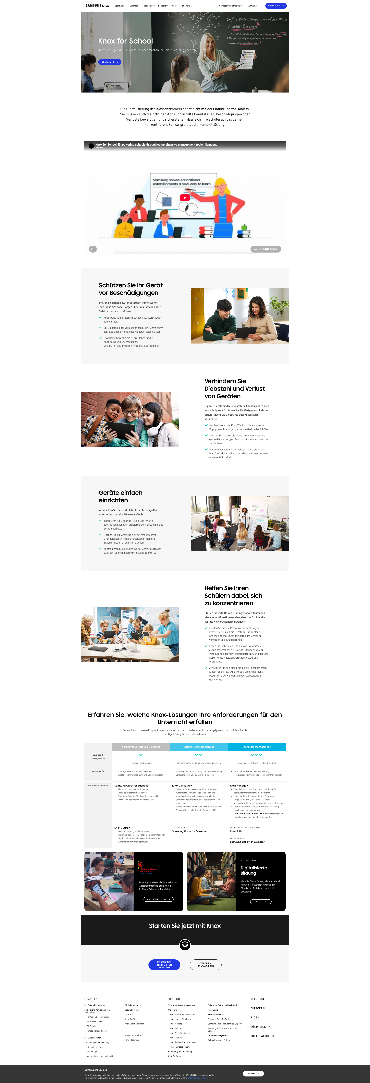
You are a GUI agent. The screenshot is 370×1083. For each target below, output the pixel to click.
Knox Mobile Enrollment (250, 814)
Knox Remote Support (179, 1047)
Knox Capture (176, 1037)
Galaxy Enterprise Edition (219, 1040)
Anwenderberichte (133, 1035)
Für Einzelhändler (94, 1021)
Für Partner (187, 6)
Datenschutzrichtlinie (198, 1078)
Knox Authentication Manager (183, 1042)
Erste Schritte (276, 5)
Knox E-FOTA (175, 1028)
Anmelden (253, 6)
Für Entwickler (261, 1036)
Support (256, 1008)
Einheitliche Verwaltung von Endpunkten (97, 1011)
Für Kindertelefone (95, 1047)
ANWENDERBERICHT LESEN (158, 899)
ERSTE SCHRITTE (110, 62)
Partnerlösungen (132, 1040)
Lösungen (91, 999)
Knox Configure (181, 786)
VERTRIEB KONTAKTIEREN (205, 965)
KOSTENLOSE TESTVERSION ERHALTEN (164, 965)
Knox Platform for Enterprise (182, 1014)
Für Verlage (92, 1051)
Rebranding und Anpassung (96, 1042)
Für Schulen (92, 1026)
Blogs (173, 6)
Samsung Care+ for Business (131, 786)
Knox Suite (236, 831)
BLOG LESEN (261, 902)
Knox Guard (121, 828)
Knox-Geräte (130, 1019)
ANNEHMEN (253, 1073)
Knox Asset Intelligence (180, 1033)
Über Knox (119, 6)
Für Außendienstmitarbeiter (99, 1017)
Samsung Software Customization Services (223, 1029)
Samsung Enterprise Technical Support (225, 1024)
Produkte (174, 999)
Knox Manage (238, 786)
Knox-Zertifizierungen (134, 1024)
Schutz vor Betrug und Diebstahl (98, 1056)
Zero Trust (129, 1014)
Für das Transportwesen (97, 1031)
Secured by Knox (132, 1010)
